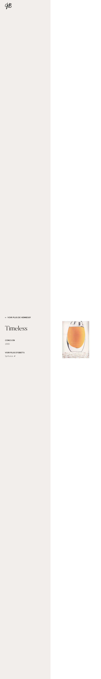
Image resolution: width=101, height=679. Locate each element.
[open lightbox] (75, 339)
